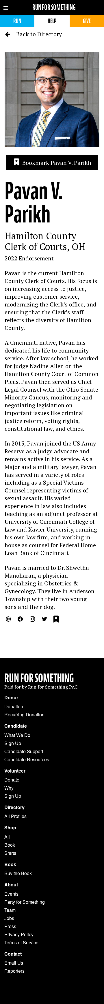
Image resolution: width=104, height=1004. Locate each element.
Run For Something (39, 678)
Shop (10, 827)
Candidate (15, 726)
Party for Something (24, 902)
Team (10, 910)
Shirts (10, 853)
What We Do (17, 735)
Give (87, 21)
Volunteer (14, 770)
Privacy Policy (19, 934)
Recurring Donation (24, 714)
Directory (14, 807)
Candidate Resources (26, 759)
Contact (13, 953)
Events (11, 893)
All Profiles (15, 816)
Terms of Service (21, 942)
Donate (11, 779)
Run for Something (54, 7)
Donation (13, 706)
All (7, 836)
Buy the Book (18, 873)
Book (9, 844)
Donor (11, 697)
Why (9, 787)
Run (17, 21)
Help (52, 21)
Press (10, 926)
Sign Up (12, 743)
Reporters (14, 971)
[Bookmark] (56, 620)
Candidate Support (23, 751)
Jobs (9, 918)
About (11, 884)
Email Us (13, 962)
